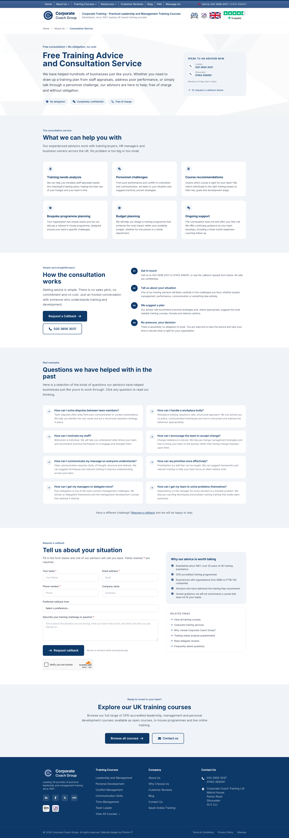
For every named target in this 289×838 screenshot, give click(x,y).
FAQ (159, 4)
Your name (49, 571)
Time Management (107, 801)
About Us (61, 4)
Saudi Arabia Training (162, 807)
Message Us (173, 4)
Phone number (52, 586)
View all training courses (187, 619)
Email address (111, 571)
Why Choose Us (159, 783)
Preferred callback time (56, 601)
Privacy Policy (225, 832)
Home (48, 4)
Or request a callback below (207, 90)
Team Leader (104, 807)
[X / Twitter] (65, 797)
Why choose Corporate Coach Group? (195, 630)
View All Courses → (108, 813)
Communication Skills (109, 795)
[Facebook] (55, 797)
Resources (107, 4)
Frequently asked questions (189, 646)
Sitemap (241, 832)
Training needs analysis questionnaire (194, 635)
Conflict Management (109, 789)
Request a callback (143, 512)
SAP (74, 797)
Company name (110, 586)
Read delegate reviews (186, 640)
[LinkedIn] (46, 797)
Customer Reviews (160, 789)
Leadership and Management (114, 777)
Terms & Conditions (203, 832)
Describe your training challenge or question (68, 617)
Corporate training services (189, 624)
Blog (150, 4)
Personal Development (110, 783)
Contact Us (156, 801)
